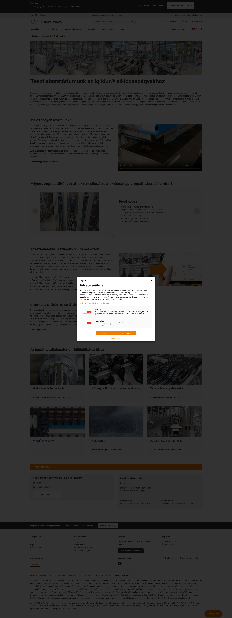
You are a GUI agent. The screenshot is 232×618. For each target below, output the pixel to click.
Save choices (116, 338)
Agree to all (126, 333)
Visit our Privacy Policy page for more (95, 303)
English (83, 281)
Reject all (105, 333)
